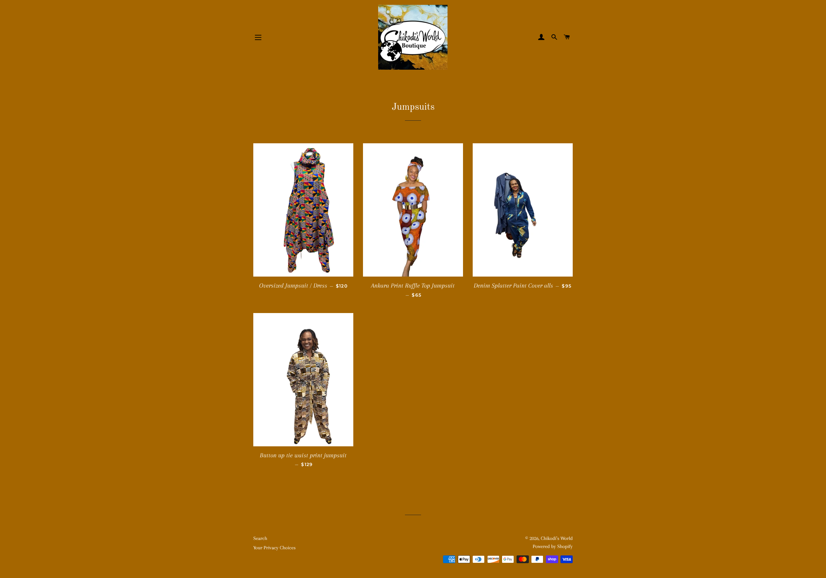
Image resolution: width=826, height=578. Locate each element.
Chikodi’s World (557, 538)
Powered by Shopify (553, 546)
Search (260, 538)
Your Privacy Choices (274, 548)
